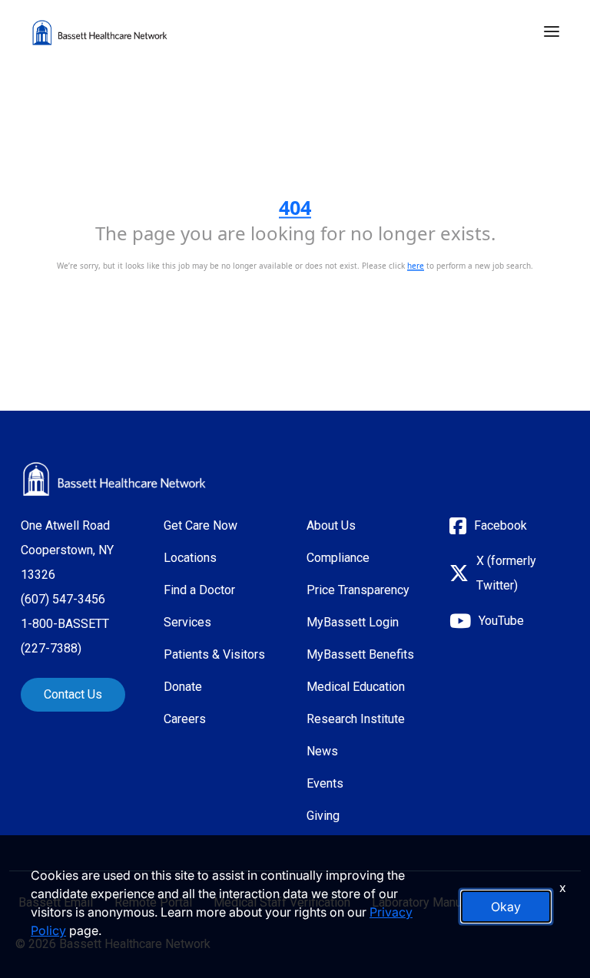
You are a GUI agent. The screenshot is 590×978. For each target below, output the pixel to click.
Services (187, 622)
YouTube (501, 620)
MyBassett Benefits (360, 654)
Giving (323, 815)
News (322, 751)
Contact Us (73, 694)
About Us (331, 525)
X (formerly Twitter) (506, 573)
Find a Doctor (199, 590)
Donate (183, 686)
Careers (185, 719)
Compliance (338, 557)
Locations (190, 557)
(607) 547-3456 (63, 599)
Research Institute (356, 719)
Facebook (500, 525)
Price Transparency (358, 590)
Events (325, 783)
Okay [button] (506, 906)
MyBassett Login (353, 622)
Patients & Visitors (214, 654)
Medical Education (356, 686)
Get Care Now (200, 525)
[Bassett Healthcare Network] (114, 479)
